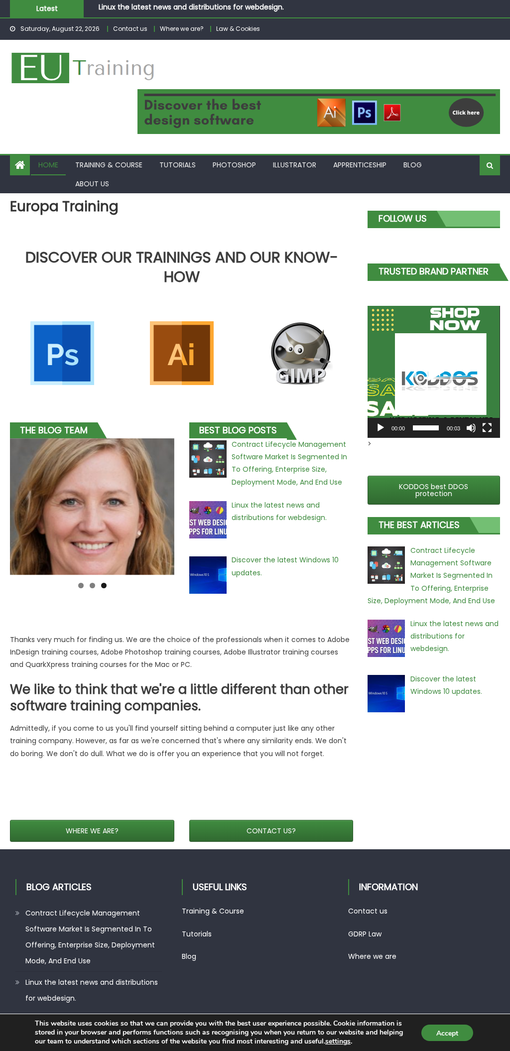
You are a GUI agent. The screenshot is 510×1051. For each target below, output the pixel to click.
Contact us (130, 28)
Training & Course (108, 165)
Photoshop (234, 165)
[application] (434, 372)
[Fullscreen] (487, 428)
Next (191, 504)
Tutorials (177, 165)
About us (92, 184)
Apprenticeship (359, 165)
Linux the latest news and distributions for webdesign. (91, 990)
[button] (434, 372)
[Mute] (471, 428)
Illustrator (294, 165)
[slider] (425, 427)
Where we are (372, 956)
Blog (412, 165)
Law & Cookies (238, 28)
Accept (447, 1033)
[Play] (380, 428)
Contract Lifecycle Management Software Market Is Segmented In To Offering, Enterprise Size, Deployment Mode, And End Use (90, 937)
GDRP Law (365, 934)
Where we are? (182, 28)
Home (48, 165)
